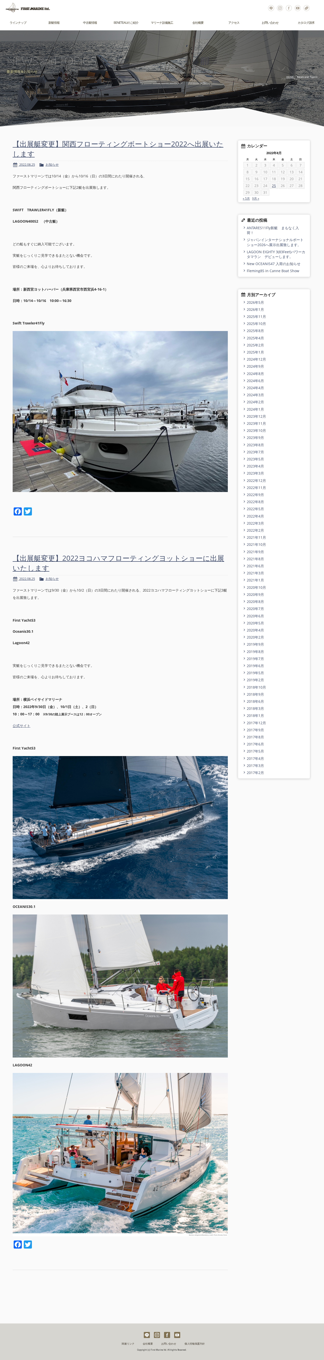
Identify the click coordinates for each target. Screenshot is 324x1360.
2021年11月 (256, 537)
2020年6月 (255, 616)
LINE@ (271, 8)
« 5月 (246, 198)
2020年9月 (255, 594)
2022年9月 (255, 494)
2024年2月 (255, 402)
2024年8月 (255, 373)
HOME (290, 77)
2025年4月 (255, 338)
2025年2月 (255, 345)
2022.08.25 (26, 164)
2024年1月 (255, 409)
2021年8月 (255, 558)
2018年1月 (255, 715)
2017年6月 (255, 744)
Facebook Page (289, 8)
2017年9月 (255, 730)
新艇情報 (53, 22)
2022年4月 (255, 516)
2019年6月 (255, 665)
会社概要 (198, 22)
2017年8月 (255, 737)
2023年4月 (255, 466)
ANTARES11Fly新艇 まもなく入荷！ (273, 230)
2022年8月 (255, 501)
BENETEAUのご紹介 (126, 22)
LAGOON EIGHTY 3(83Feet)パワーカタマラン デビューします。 (276, 254)
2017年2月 (255, 772)
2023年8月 (255, 444)
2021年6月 (255, 566)
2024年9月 (255, 366)
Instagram (280, 8)
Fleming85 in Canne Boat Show (273, 270)
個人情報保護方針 (195, 1343)
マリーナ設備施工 (162, 22)
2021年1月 (255, 580)
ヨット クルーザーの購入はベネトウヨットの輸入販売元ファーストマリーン (25, 7)
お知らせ (52, 164)
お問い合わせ (306, 8)
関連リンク (128, 1343)
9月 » (255, 198)
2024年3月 (255, 394)
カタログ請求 (306, 22)
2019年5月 (255, 672)
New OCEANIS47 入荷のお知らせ (273, 263)
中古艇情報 (90, 22)
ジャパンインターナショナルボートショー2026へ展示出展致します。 (275, 242)
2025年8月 (255, 330)
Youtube (297, 8)
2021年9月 (255, 551)
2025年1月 (255, 352)
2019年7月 (255, 658)
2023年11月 (256, 423)
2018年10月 (256, 687)
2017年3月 (255, 765)
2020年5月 (255, 623)
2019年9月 (255, 644)
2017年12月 (256, 722)
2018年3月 (255, 708)
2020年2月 (255, 637)
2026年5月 (255, 302)
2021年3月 (255, 573)
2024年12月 (256, 359)
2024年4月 (255, 387)
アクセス (233, 22)
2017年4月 (255, 758)
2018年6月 (255, 701)
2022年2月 (255, 530)
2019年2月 (255, 679)
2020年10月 (256, 587)
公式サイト (21, 725)
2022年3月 (255, 523)
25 (274, 185)
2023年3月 (255, 473)
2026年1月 (255, 309)
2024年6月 (255, 380)
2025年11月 (256, 316)
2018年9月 (255, 694)
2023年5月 (255, 459)
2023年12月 (256, 416)
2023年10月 (256, 430)
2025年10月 (256, 323)
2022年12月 (256, 480)
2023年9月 (255, 437)
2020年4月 (255, 630)
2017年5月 (255, 751)
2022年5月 (255, 508)
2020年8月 (255, 601)
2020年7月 (255, 608)
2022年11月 (256, 487)
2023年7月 (255, 452)
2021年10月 (256, 544)
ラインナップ (18, 22)
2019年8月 (255, 651)
